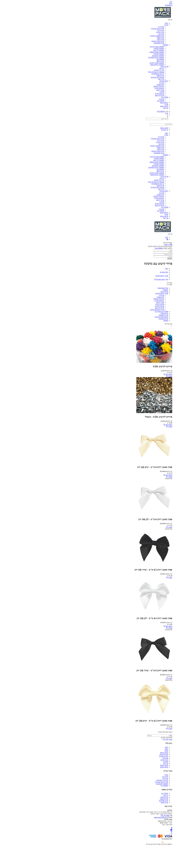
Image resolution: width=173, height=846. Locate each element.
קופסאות (165, 290)
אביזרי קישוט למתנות (161, 293)
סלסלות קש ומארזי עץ (161, 311)
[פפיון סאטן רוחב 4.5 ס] (154, 565)
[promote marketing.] (165, 842)
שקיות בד (161, 34)
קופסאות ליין (164, 785)
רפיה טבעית (160, 84)
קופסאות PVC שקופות (157, 65)
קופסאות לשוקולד (158, 54)
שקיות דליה (160, 30)
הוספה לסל (168, 374)
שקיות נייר (161, 27)
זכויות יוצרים (164, 760)
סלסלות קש (160, 101)
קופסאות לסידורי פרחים (157, 63)
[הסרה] (148, 736)
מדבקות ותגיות (159, 304)
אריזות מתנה (164, 291)
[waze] (171, 833)
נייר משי (161, 68)
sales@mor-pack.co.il (161, 817)
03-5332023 (161, 111)
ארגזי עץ (161, 99)
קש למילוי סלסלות (158, 86)
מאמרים (165, 761)
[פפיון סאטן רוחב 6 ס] (154, 463)
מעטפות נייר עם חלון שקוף (156, 72)
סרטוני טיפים (164, 752)
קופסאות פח (160, 59)
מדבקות (161, 92)
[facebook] (171, 828)
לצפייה (170, 376)
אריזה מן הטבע (159, 95)
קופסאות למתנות (159, 48)
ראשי (166, 747)
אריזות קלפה (160, 61)
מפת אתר (165, 758)
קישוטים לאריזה (159, 88)
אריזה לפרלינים (163, 801)
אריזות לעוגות (164, 799)
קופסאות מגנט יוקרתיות (157, 46)
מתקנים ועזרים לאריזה (157, 77)
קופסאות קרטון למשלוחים (156, 57)
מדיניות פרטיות (163, 756)
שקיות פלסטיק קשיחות (157, 36)
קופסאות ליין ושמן (158, 50)
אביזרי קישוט (160, 90)
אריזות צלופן (160, 75)
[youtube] (171, 830)
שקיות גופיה (160, 39)
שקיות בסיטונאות (163, 288)
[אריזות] (162, 18)
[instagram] (171, 832)
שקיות (166, 775)
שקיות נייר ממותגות (162, 780)
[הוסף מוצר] (170, 736)
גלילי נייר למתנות (159, 70)
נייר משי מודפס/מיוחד (157, 74)
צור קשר (165, 763)
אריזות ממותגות (163, 319)
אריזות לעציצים (163, 315)
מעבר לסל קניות (167, 739)
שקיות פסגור (160, 37)
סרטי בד (161, 83)
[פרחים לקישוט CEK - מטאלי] (154, 412)
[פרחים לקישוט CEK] (154, 362)
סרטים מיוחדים (159, 93)
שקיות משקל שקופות (157, 41)
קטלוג (166, 749)
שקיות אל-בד (160, 32)
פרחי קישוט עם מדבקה (157, 310)
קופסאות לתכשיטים (158, 56)
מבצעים (165, 320)
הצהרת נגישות (163, 754)
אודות (166, 751)
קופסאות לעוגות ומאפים (157, 52)
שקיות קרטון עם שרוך (157, 28)
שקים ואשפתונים (159, 43)
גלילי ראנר (161, 79)
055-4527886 (165, 815)
